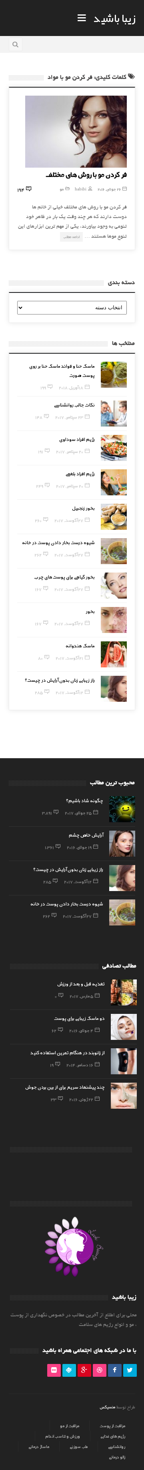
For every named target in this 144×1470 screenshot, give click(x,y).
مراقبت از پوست (112, 1425)
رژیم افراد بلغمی (80, 473)
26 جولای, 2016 (109, 189)
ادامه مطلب (71, 236)
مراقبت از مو (69, 1425)
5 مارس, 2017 (81, 996)
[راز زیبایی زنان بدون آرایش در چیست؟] (114, 689)
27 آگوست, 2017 (68, 520)
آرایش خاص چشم (86, 834)
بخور (90, 611)
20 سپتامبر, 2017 (69, 451)
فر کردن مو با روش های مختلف (86, 174)
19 (52, 1064)
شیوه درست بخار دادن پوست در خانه (58, 542)
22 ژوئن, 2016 (81, 1099)
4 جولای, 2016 (81, 1030)
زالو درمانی (117, 1457)
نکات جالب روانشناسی (74, 404)
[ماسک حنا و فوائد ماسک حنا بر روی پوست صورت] (114, 375)
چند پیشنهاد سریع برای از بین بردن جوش (65, 1086)
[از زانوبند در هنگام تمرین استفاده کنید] (124, 1061)
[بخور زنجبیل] (114, 517)
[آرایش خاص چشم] (122, 844)
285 (39, 692)
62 (54, 1030)
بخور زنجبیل (83, 508)
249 (39, 486)
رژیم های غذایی (112, 1436)
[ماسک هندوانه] (114, 654)
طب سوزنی (79, 1446)
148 (38, 417)
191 (40, 451)
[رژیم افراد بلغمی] (114, 482)
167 (38, 589)
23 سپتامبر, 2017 (69, 417)
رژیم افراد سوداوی (77, 439)
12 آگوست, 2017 (69, 692)
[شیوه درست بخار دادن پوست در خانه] (114, 551)
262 (38, 554)
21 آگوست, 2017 (69, 658)
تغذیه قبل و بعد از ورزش (81, 983)
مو (62, 189)
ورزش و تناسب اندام (62, 1436)
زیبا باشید (114, 17)
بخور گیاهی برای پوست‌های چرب (64, 576)
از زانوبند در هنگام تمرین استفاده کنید (67, 1052)
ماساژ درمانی (38, 1446)
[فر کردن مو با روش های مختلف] (76, 132)
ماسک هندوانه (80, 645)
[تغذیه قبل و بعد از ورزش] (124, 992)
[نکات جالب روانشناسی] (114, 414)
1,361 (49, 847)
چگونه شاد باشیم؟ (84, 800)
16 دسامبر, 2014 (79, 1064)
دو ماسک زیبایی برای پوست (79, 1018)
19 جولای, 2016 (79, 847)
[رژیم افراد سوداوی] (114, 448)
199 (43, 387)
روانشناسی (116, 1446)
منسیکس (107, 1407)
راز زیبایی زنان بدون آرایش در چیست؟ (60, 680)
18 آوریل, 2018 (71, 387)
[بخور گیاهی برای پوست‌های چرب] (114, 586)
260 (38, 520)
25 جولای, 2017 (78, 812)
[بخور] (114, 620)
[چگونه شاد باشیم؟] (122, 809)
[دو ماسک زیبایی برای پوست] (124, 1027)
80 (40, 658)
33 (53, 1099)
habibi (80, 189)
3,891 (47, 812)
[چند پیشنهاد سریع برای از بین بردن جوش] (124, 1096)
